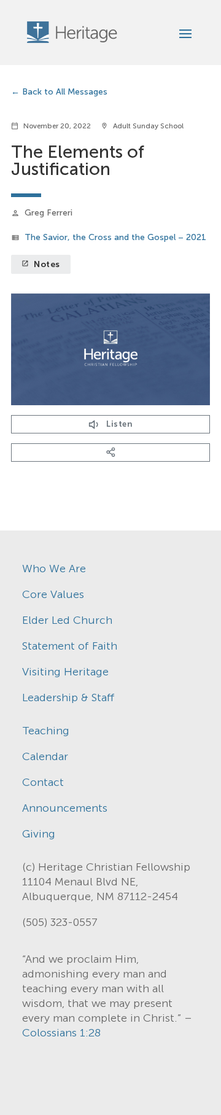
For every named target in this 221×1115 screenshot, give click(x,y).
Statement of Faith (69, 646)
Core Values (53, 594)
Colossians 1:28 (61, 1032)
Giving (38, 834)
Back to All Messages (64, 92)
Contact (43, 782)
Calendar (45, 756)
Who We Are (54, 568)
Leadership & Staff (68, 697)
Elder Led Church (67, 620)
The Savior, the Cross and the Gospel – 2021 (115, 237)
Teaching (45, 730)
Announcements (64, 808)
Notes (40, 264)
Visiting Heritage (65, 671)
